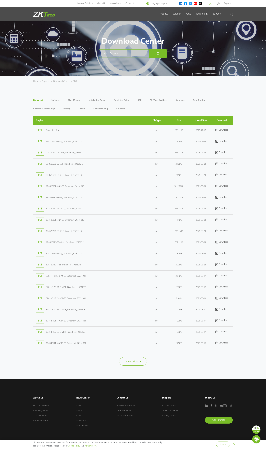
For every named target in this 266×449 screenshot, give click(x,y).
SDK (75, 81)
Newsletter (81, 421)
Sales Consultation (125, 416)
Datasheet (38, 100)
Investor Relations (85, 3)
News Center (115, 3)
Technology (202, 14)
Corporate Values (40, 421)
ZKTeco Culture (40, 416)
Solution (177, 14)
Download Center (61, 81)
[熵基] (44, 14)
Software (55, 100)
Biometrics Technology (44, 109)
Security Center (169, 416)
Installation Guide (97, 100)
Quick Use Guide (121, 100)
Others (82, 109)
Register (227, 3)
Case (188, 14)
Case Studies (199, 100)
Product (164, 14)
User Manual (74, 100)
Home (36, 81)
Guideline (120, 109)
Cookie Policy (74, 446)
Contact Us (130, 3)
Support (217, 14)
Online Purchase (124, 411)
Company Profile (40, 411)
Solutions (180, 100)
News (78, 406)
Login (217, 3)
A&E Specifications (158, 100)
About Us (101, 3)
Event (78, 416)
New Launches (82, 426)
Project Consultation (126, 406)
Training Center (169, 406)
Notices (79, 411)
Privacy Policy (90, 446)
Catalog (66, 109)
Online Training (101, 109)
